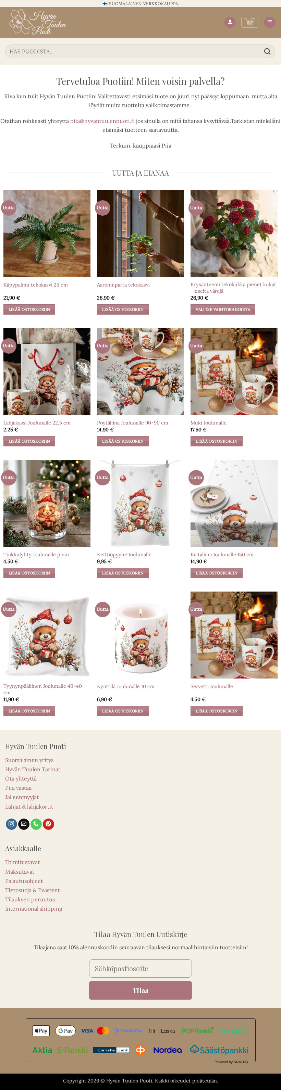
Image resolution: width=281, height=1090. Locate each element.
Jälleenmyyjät (22, 797)
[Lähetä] (267, 51)
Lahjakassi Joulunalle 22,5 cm (37, 423)
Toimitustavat (22, 862)
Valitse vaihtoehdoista (223, 309)
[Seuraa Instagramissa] (11, 824)
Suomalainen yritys (29, 760)
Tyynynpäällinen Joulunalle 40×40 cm (42, 689)
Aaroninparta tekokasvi (123, 285)
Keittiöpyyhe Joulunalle (124, 555)
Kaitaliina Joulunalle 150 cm (222, 555)
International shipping (33, 908)
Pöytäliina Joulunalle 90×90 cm (132, 423)
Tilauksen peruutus (30, 899)
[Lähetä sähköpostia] (23, 824)
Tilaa (140, 990)
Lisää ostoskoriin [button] (29, 309)
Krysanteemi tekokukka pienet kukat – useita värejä (233, 287)
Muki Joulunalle (209, 423)
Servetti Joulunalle (212, 686)
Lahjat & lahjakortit (29, 806)
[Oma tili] (229, 22)
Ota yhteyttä (21, 778)
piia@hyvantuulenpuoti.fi (102, 120)
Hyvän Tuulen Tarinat (32, 769)
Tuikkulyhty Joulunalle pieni (36, 555)
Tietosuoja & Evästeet (32, 890)
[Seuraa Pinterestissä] (48, 824)
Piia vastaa (18, 787)
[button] (249, 22)
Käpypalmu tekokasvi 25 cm (35, 285)
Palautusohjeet (24, 880)
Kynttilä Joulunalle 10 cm (126, 686)
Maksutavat (19, 871)
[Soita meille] (36, 824)
